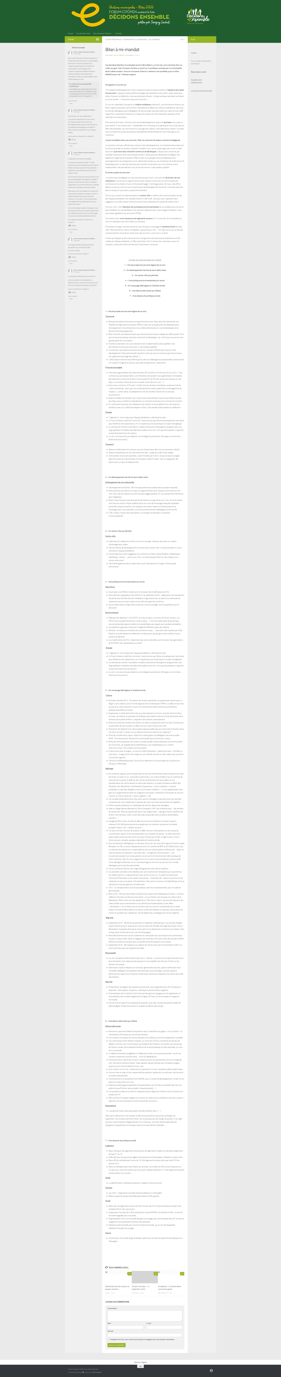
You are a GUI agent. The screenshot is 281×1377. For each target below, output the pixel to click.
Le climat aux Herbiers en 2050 (201, 91)
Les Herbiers (154, 39)
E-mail (149, 1323)
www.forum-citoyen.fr (86, 136)
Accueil (70, 33)
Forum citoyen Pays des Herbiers (84, 52)
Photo (74, 140)
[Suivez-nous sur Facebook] (97, 39)
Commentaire (112, 1308)
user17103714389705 (116, 55)
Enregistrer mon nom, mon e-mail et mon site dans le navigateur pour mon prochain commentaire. (142, 1339)
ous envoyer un (197, 72)
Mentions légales (140, 1362)
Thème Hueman (96, 1372)
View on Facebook (72, 101)
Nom (110, 1323)
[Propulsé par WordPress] (83, 1372)
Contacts (118, 33)
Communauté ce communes (135, 39)
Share (71, 103)
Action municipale (113, 39)
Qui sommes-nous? (83, 33)
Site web (110, 1331)
